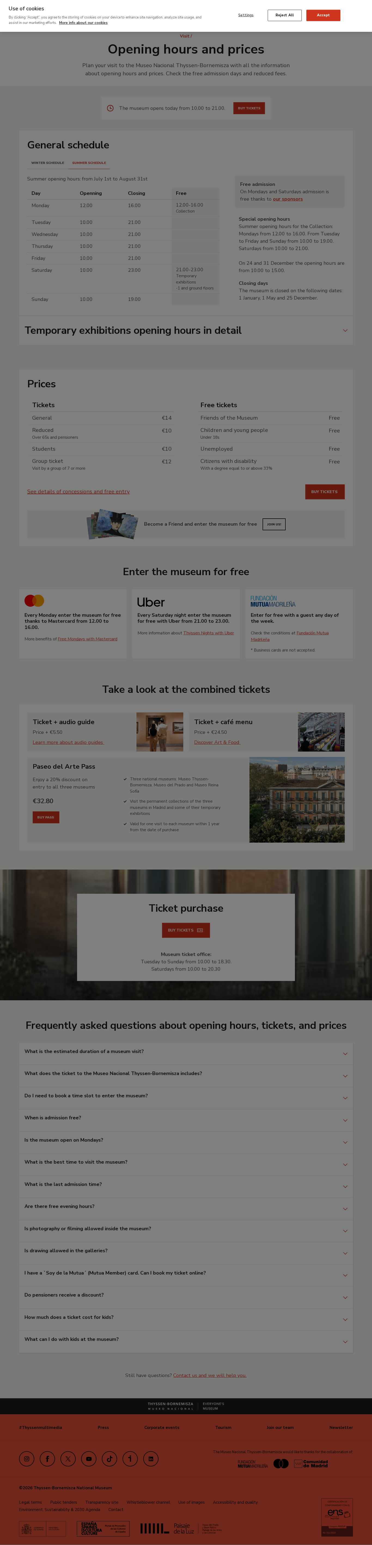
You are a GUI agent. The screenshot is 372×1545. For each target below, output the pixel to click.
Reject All (285, 15)
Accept (323, 15)
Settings (246, 15)
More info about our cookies (83, 22)
